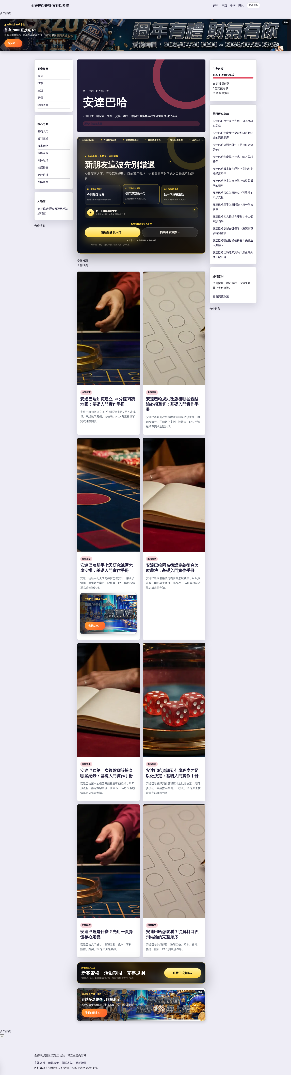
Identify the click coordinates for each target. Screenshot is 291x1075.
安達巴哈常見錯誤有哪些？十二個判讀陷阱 (233, 219)
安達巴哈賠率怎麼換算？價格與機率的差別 (233, 183)
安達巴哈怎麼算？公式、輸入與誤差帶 (233, 159)
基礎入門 (43, 131)
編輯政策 (43, 104)
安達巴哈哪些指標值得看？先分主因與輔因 (233, 242)
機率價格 (43, 145)
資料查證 (43, 138)
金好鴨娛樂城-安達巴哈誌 (50, 5)
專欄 (232, 5)
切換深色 (253, 5)
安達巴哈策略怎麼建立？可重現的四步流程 (233, 195)
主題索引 (39, 1062)
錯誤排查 (43, 167)
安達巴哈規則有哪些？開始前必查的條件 (233, 147)
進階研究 (43, 182)
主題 (224, 5)
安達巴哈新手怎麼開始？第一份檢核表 (233, 207)
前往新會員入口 (112, 232)
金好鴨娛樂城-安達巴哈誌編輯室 (53, 211)
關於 (241, 5)
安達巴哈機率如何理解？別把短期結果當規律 (233, 171)
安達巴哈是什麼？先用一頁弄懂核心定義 (233, 123)
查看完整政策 (221, 296)
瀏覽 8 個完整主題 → (94, 123)
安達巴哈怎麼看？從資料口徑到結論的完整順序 (233, 135)
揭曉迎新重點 (170, 232)
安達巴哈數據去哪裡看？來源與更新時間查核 (233, 231)
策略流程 (43, 153)
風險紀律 (43, 160)
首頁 (40, 75)
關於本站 (67, 1062)
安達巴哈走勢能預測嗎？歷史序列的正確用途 (233, 254)
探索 (216, 5)
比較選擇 (43, 174)
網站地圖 (81, 1062)
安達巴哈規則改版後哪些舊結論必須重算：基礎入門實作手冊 (172, 404)
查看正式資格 (183, 973)
